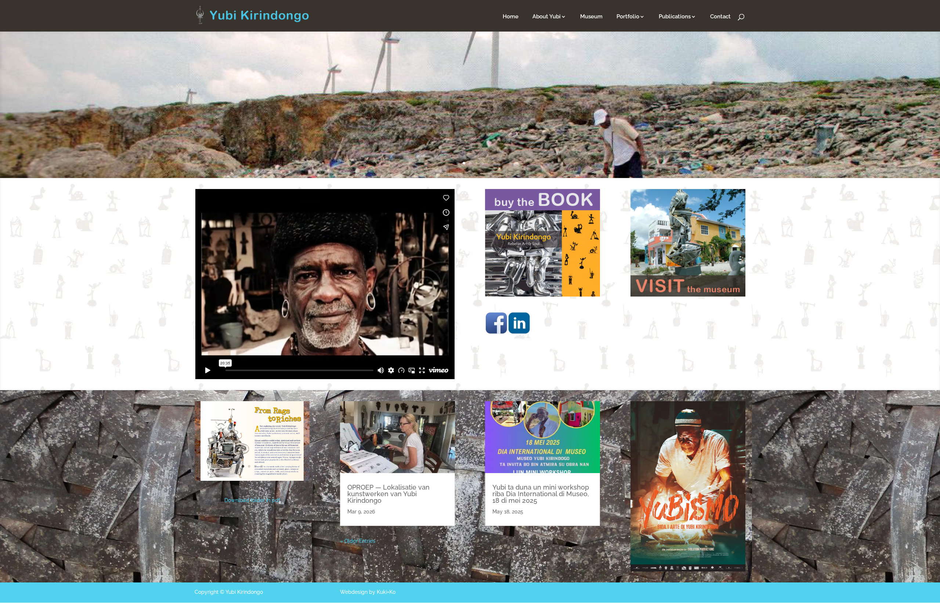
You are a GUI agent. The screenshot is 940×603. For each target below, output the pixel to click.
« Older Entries (357, 541)
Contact (720, 17)
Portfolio (628, 17)
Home (510, 17)
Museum (591, 17)
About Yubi (546, 17)
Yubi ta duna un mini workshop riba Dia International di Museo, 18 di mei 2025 (540, 493)
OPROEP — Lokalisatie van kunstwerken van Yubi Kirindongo (388, 493)
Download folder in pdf (252, 500)
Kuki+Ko (386, 592)
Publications (675, 17)
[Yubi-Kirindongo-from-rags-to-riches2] (252, 479)
